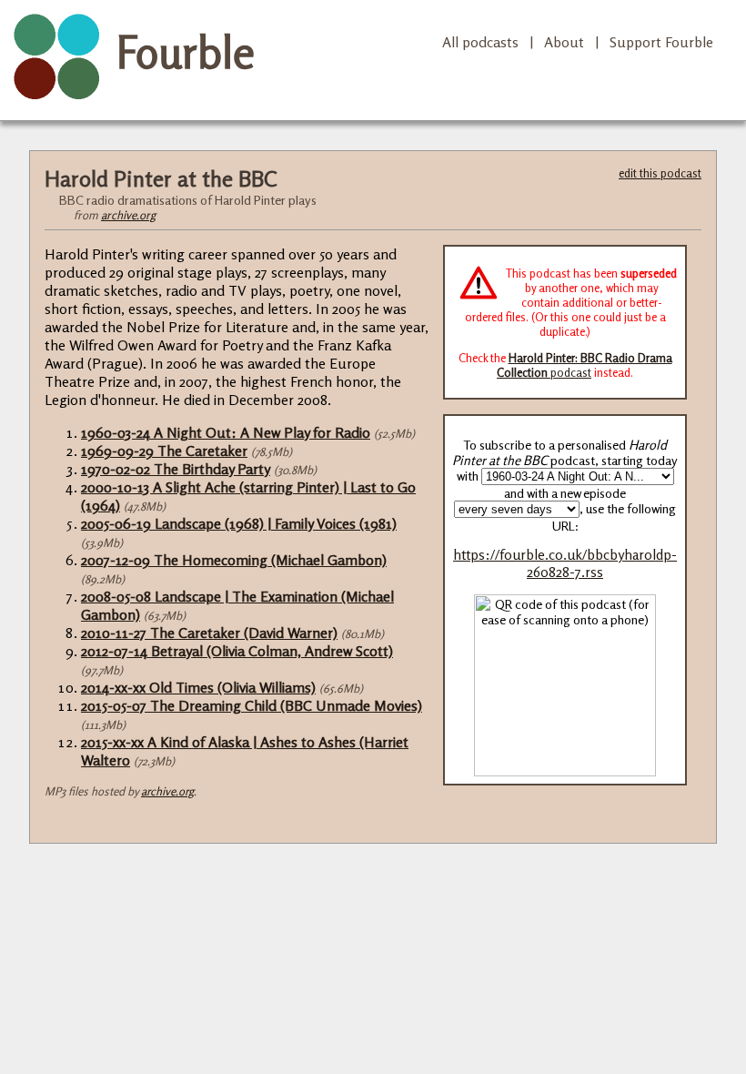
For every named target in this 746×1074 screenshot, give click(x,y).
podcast (584, 365)
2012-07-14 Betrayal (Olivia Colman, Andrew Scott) (237, 651)
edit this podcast (660, 173)
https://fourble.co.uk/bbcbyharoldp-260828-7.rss (565, 563)
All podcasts (480, 42)
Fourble (185, 51)
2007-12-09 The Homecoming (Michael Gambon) (234, 560)
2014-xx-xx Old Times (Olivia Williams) (198, 687)
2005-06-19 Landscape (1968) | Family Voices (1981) (239, 523)
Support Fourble (661, 42)
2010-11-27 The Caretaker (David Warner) (209, 632)
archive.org (128, 215)
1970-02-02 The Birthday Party (175, 469)
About (564, 42)
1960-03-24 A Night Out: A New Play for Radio (225, 432)
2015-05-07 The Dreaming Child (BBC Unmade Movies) (251, 705)
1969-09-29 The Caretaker (164, 450)
